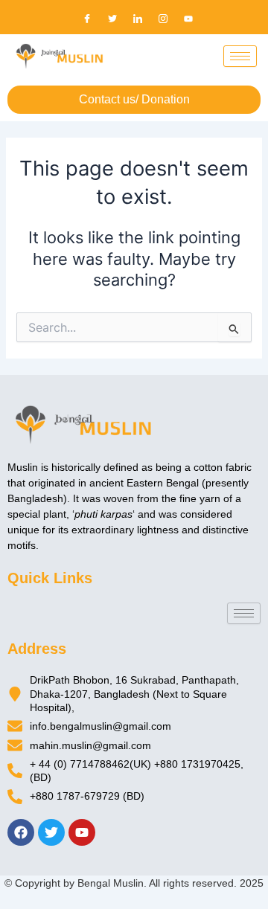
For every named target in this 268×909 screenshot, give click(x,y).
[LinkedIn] (138, 18)
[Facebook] (87, 18)
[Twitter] (112, 18)
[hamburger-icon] (240, 56)
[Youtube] (188, 18)
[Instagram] (163, 18)
